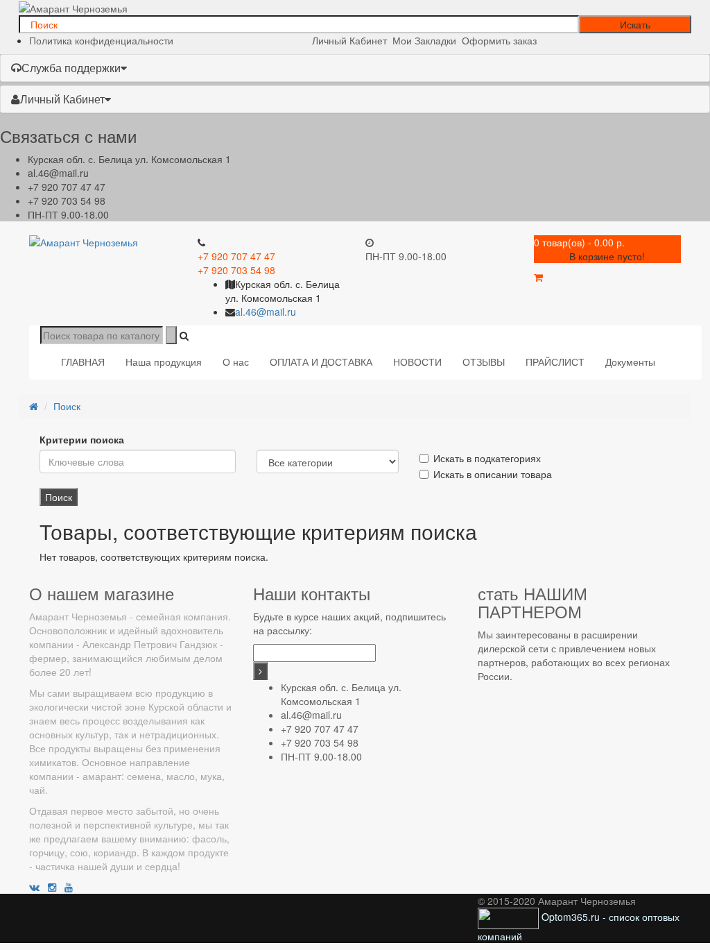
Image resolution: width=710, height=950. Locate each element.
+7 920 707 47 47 (66, 187)
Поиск (66, 406)
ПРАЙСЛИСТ (555, 361)
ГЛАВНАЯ (83, 361)
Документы (630, 361)
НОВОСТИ (417, 361)
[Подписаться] (260, 671)
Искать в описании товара (492, 474)
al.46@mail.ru (58, 173)
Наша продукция (163, 361)
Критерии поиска (82, 439)
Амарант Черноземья (78, 616)
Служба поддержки (71, 68)
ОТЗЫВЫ (483, 361)
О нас (236, 361)
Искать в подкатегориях (487, 458)
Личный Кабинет (62, 99)
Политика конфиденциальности (101, 40)
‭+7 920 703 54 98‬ (66, 200)
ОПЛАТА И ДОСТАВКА (321, 361)
